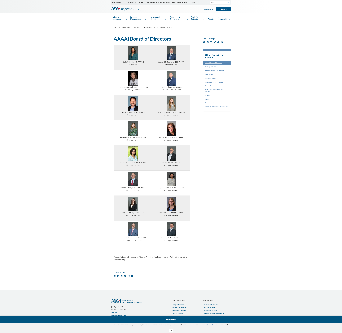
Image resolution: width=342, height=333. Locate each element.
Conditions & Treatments (175, 18)
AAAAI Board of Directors (218, 63)
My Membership (222, 18)
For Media (137, 27)
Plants (207, 95)
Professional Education (155, 18)
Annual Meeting (117, 2)
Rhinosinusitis (210, 103)
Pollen (207, 99)
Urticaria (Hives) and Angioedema (217, 106)
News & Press (126, 27)
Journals (142, 2)
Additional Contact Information (118, 315)
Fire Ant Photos (210, 78)
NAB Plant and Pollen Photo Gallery (214, 90)
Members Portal (208, 9)
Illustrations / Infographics (214, 82)
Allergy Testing (210, 66)
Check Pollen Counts (179, 2)
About (210, 19)
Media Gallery (148, 27)
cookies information (207, 325)
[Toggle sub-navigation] (126, 18)
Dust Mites (209, 74)
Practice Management (135, 18)
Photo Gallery (210, 86)
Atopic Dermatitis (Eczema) (214, 70)
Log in (224, 9)
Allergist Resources (117, 18)
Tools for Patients (194, 18)
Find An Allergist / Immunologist (157, 2)
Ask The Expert (131, 2)
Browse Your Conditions (210, 310)
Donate (192, 2)
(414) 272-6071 (114, 312)
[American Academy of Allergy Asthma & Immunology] (126, 9)
